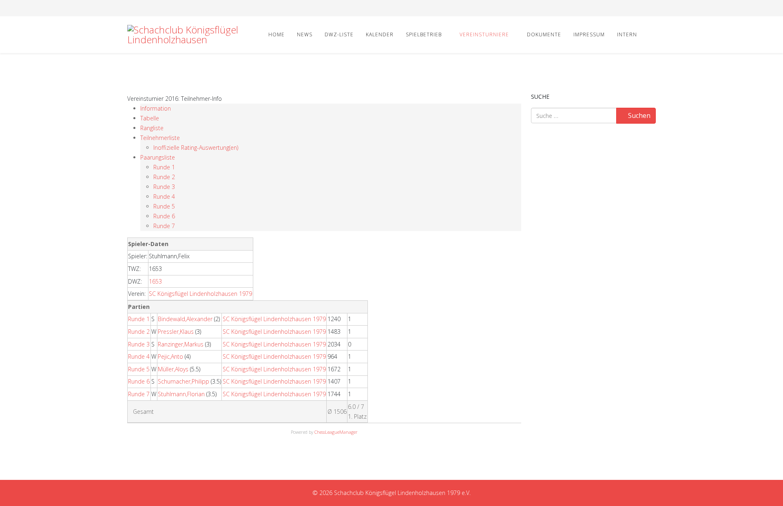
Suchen (638, 115)
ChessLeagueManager (336, 432)
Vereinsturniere (484, 34)
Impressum (589, 34)
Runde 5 (164, 206)
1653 (155, 281)
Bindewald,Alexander (185, 319)
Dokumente (544, 34)
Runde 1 (164, 167)
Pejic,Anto (170, 356)
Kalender (380, 34)
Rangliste (152, 128)
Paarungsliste (157, 157)
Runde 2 (164, 177)
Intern (627, 34)
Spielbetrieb (424, 34)
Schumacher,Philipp (183, 381)
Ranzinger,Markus (180, 344)
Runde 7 (164, 226)
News (304, 34)
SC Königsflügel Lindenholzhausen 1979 (200, 293)
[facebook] (130, 8)
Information (155, 108)
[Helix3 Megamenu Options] (652, 34)
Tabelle (149, 118)
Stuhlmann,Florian (181, 394)
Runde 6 (164, 216)
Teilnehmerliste (160, 138)
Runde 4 (164, 196)
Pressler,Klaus (176, 331)
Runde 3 (164, 187)
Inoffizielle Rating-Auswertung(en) (195, 147)
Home (276, 34)
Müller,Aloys (173, 369)
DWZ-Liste (339, 34)
